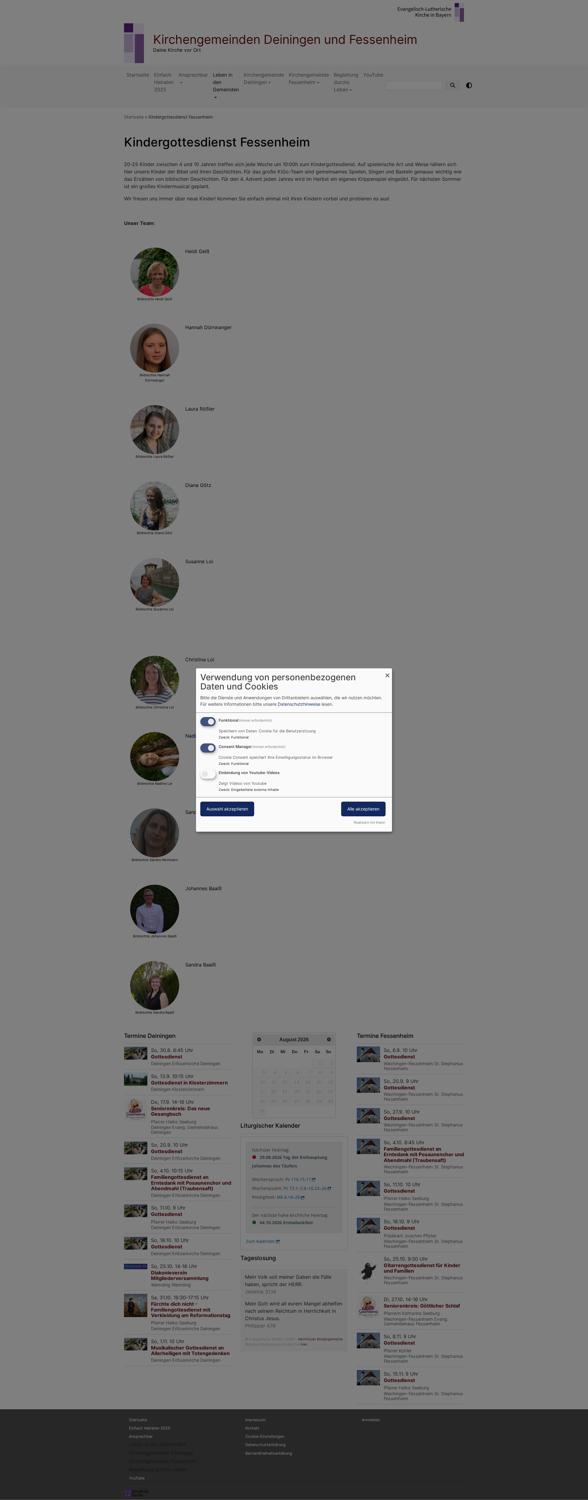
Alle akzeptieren (363, 809)
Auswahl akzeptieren (227, 809)
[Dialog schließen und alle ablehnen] (387, 672)
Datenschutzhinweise (299, 704)
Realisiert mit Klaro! (369, 822)
